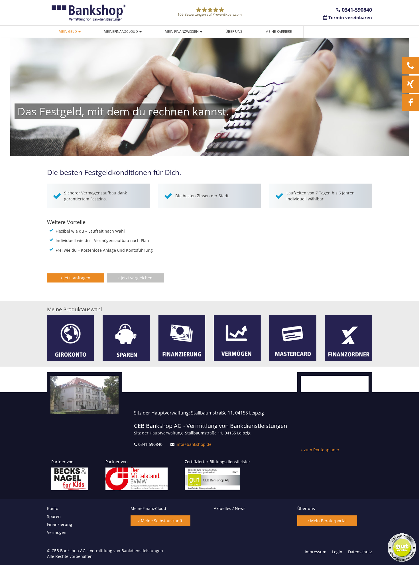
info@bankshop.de (193, 444)
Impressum (315, 551)
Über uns (306, 508)
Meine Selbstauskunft (161, 520)
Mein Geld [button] (68, 31)
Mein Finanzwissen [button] (182, 31)
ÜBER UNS (233, 31)
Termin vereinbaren (349, 17)
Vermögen (56, 532)
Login (337, 551)
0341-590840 (356, 9)
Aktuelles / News (229, 508)
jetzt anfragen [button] (76, 278)
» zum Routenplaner (320, 449)
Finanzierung (59, 524)
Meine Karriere (278, 31)
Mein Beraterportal (328, 520)
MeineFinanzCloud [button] (121, 31)
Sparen (54, 516)
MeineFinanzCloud (148, 508)
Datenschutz (360, 551)
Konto (52, 508)
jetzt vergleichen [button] (136, 278)
